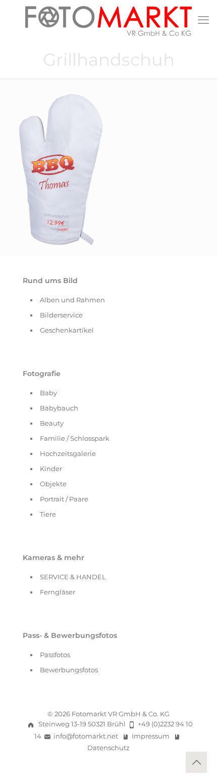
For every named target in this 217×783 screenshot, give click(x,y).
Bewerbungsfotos (69, 670)
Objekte (53, 484)
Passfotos (55, 655)
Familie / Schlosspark (75, 438)
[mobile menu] (203, 20)
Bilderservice (61, 315)
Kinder (51, 469)
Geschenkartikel (67, 330)
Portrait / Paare (64, 499)
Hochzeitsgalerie (68, 453)
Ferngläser (57, 592)
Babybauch (59, 408)
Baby (48, 393)
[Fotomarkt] (108, 20)
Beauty (52, 423)
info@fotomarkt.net (85, 736)
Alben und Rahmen (72, 300)
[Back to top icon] (196, 762)
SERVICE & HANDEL (73, 577)
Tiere (48, 514)
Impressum (151, 736)
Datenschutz (108, 748)
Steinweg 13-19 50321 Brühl (82, 724)
